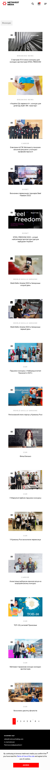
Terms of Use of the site (25, 756)
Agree (26, 765)
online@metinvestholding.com (13, 739)
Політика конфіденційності (13, 745)
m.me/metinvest (9, 742)
